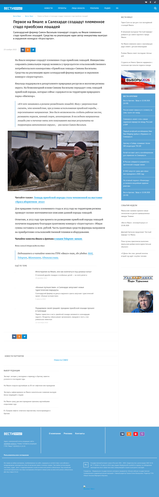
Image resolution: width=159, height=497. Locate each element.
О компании (55, 433)
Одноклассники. (50, 257)
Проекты (62, 8)
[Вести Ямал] (14, 9)
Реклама (94, 8)
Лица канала (78, 8)
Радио (107, 8)
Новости (48, 8)
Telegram (22, 257)
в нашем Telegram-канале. (68, 238)
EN (117, 8)
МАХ (90, 253)
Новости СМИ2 (61, 360)
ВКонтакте (34, 257)
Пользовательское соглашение (16, 455)
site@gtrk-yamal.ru (10, 444)
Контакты (80, 433)
